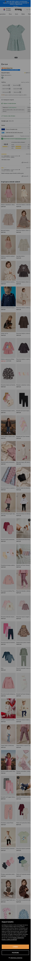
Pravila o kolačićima (18, 937)
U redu (15, 947)
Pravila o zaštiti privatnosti (9, 939)
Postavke (15, 953)
